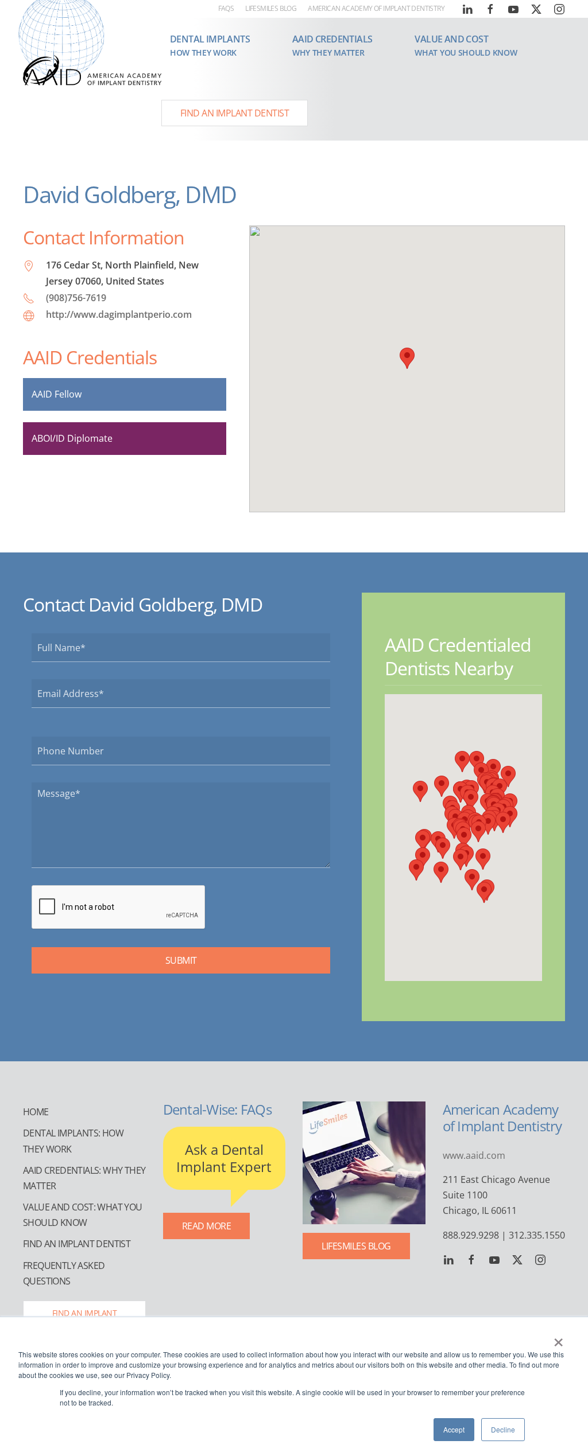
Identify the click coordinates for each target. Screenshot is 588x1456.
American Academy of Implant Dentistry (376, 8)
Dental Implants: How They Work (73, 1141)
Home (36, 1111)
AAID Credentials (90, 357)
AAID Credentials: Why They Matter (84, 1178)
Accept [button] (454, 1429)
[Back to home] (92, 69)
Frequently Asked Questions (64, 1273)
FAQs (226, 8)
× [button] (558, 1338)
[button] (209, 45)
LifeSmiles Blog (270, 8)
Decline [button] (503, 1429)
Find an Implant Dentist (234, 113)
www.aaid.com (474, 1155)
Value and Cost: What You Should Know (82, 1215)
